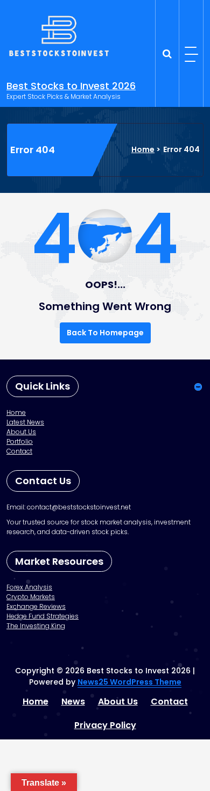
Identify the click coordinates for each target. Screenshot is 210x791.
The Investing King (35, 625)
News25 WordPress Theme (129, 682)
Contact (19, 451)
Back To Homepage (105, 332)
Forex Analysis (29, 587)
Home (143, 149)
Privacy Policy (105, 725)
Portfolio (19, 441)
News (73, 701)
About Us (21, 431)
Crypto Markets (30, 596)
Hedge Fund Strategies (42, 616)
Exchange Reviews (36, 606)
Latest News (25, 422)
